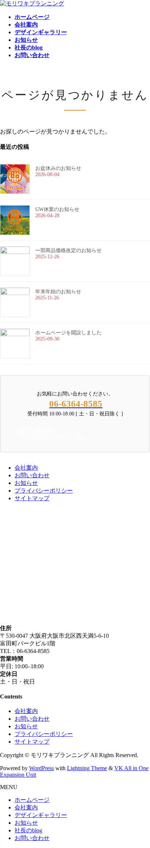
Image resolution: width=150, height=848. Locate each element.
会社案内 (26, 468)
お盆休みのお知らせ (58, 168)
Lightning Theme (87, 768)
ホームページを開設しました (68, 332)
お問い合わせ (32, 475)
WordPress (41, 768)
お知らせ (26, 483)
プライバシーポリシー (44, 490)
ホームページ (32, 800)
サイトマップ (32, 498)
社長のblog (28, 830)
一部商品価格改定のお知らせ (68, 250)
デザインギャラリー (41, 815)
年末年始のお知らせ (58, 291)
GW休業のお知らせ (57, 209)
